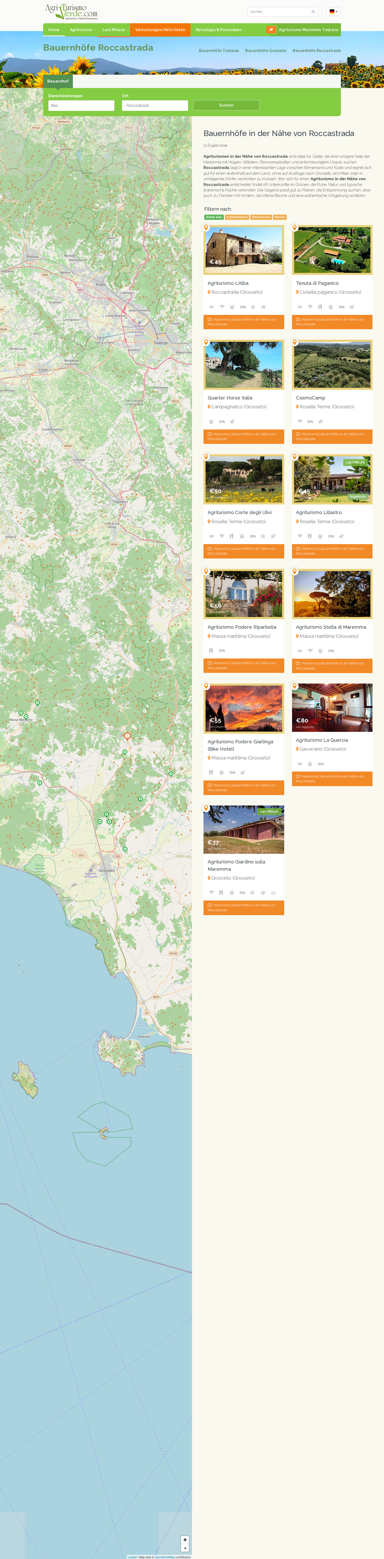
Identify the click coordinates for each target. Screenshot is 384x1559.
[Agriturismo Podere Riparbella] (37, 702)
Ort (125, 95)
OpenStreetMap (165, 1557)
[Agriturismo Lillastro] (100, 820)
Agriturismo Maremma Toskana (308, 30)
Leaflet (132, 1557)
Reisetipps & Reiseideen (218, 30)
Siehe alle (214, 217)
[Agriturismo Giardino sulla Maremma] (125, 848)
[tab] (58, 81)
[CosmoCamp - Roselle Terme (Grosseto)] (332, 365)
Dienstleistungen (65, 95)
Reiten (280, 217)
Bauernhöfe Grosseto (266, 51)
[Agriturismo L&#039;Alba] (125, 751)
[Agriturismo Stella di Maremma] (26, 715)
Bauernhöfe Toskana (219, 51)
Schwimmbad (236, 217)
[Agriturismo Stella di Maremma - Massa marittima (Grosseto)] (332, 594)
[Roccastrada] (127, 737)
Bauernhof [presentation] (58, 81)
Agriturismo (81, 30)
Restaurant (261, 217)
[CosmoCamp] (106, 813)
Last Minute (114, 30)
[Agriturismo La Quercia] (40, 782)
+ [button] (185, 1540)
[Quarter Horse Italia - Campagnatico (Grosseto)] (243, 365)
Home (54, 30)
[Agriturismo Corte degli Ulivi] (109, 821)
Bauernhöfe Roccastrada (317, 51)
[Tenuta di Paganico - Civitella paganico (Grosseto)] (332, 250)
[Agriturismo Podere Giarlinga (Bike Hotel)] (21, 712)
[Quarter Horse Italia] (140, 798)
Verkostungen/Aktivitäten (160, 30)
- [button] (185, 1547)
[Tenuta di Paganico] (171, 773)
